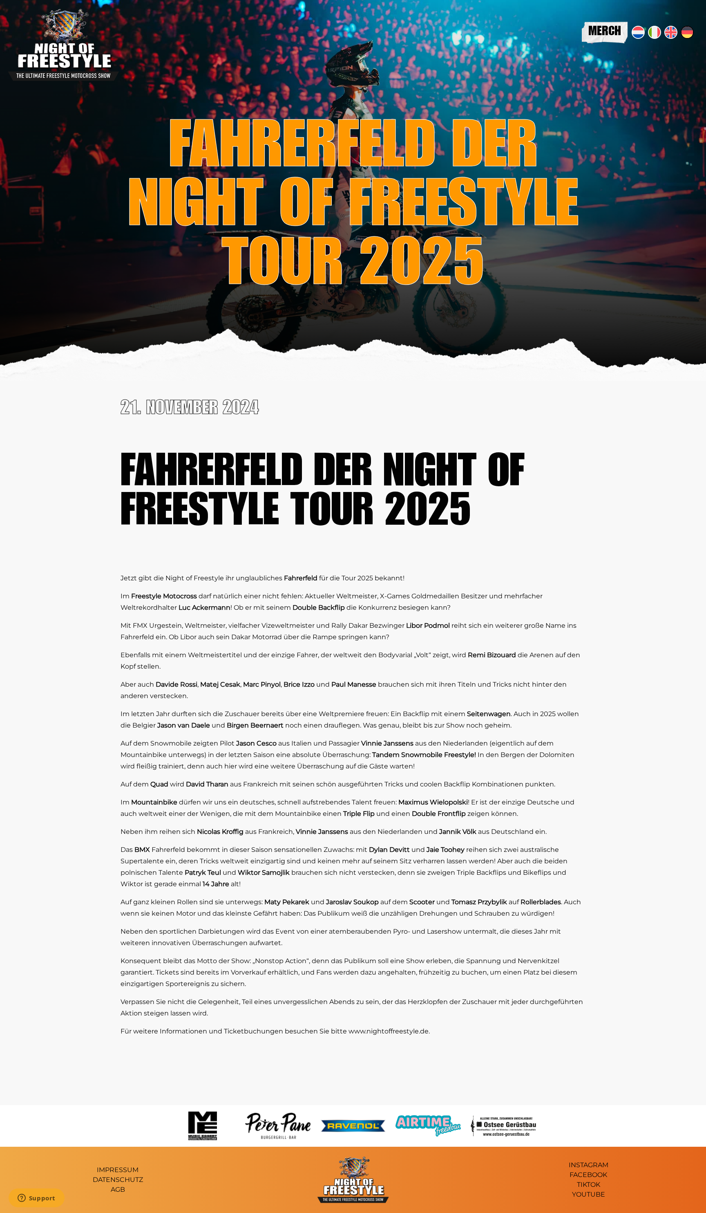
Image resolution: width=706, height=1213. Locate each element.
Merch (604, 32)
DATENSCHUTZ (118, 1180)
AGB (118, 1189)
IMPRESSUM (118, 1170)
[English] (670, 32)
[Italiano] (654, 32)
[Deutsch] (687, 32)
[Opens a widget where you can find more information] (36, 1198)
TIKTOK (588, 1184)
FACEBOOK (588, 1175)
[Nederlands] (638, 32)
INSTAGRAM (588, 1165)
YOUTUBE (588, 1194)
